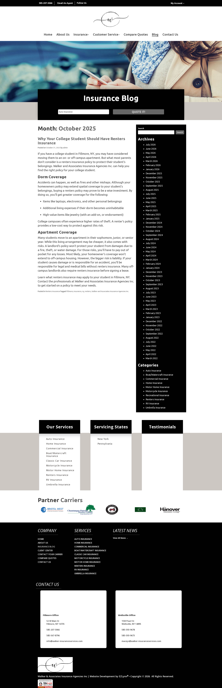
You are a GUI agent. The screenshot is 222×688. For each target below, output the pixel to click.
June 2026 (151, 148)
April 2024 (151, 255)
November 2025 (154, 177)
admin (65, 148)
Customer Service (105, 34)
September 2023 (154, 284)
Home (48, 34)
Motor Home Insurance (157, 387)
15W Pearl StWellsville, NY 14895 (131, 622)
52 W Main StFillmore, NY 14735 (55, 622)
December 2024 (154, 222)
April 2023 (151, 305)
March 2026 (152, 161)
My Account (177, 3)
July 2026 (151, 144)
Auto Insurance (153, 370)
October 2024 (153, 231)
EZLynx (123, 676)
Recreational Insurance (157, 395)
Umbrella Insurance (155, 407)
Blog (155, 34)
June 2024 (151, 247)
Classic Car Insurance (59, 460)
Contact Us (170, 34)
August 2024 (152, 239)
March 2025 (152, 210)
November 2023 (154, 276)
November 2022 (154, 325)
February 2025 (153, 214)
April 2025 (151, 206)
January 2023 (152, 317)
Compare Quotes (136, 34)
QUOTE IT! (138, 112)
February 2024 (153, 263)
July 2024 (151, 243)
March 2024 (152, 259)
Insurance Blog (46, 546)
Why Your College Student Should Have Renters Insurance (81, 140)
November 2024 (154, 226)
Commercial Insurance (157, 379)
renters (88, 291)
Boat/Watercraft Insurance (159, 374)
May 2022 (151, 350)
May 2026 (151, 153)
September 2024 (154, 235)
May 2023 (151, 300)
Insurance (80, 34)
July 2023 (151, 292)
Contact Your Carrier (50, 554)
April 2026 (151, 157)
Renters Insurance (53, 291)
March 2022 (152, 358)
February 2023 (153, 313)
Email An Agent (65, 3)
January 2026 (152, 169)
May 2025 (151, 202)
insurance (77, 291)
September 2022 (154, 333)
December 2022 (154, 321)
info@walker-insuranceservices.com (64, 641)
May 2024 (151, 251)
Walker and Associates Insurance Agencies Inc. (110, 291)
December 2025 (154, 173)
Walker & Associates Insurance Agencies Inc (62, 676)
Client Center (45, 550)
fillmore (70, 291)
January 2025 (152, 218)
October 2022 (153, 329)
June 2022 (151, 346)
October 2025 (153, 181)
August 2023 (152, 288)
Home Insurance (154, 383)
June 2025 (151, 198)
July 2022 (151, 342)
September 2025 (154, 185)
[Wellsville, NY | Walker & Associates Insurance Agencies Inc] (111, 19)
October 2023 (153, 280)
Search (141, 128)
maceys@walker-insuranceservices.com (141, 641)
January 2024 (152, 268)
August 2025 (152, 190)
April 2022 (151, 354)
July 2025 (151, 194)
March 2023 (152, 309)
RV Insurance (152, 403)
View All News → (120, 538)
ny (83, 291)
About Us (63, 34)
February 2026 (153, 165)
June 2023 (151, 296)
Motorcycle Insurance (157, 391)
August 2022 (152, 337)
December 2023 (154, 272)
